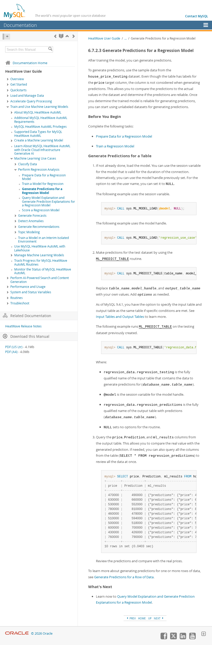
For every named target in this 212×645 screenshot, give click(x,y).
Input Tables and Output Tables (120, 316)
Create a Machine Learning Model (38, 140)
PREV (132, 618)
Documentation (20, 25)
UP (150, 618)
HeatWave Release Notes (23, 326)
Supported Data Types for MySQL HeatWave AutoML (38, 134)
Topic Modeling (29, 232)
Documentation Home (30, 63)
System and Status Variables (30, 292)
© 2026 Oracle (41, 633)
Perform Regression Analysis (38, 169)
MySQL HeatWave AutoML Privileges (40, 126)
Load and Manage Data (27, 95)
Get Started (18, 84)
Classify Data (27, 164)
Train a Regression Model (115, 146)
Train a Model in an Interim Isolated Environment (43, 240)
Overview (17, 79)
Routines (16, 298)
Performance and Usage (28, 286)
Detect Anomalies (31, 221)
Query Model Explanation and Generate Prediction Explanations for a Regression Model (48, 202)
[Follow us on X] (173, 638)
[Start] (61, 36)
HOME (142, 618)
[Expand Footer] (203, 634)
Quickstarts (18, 90)
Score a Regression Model (40, 210)
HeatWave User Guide (104, 38)
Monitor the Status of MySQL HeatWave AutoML (42, 271)
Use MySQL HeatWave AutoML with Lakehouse (39, 248)
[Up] (67, 36)
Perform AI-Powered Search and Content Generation (39, 280)
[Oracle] (17, 633)
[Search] (50, 49)
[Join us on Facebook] (164, 638)
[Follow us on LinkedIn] (183, 638)
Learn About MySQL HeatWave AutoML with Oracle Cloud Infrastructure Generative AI (42, 150)
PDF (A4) (11, 352)
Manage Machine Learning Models (39, 255)
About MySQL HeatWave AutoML (37, 112)
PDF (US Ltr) (13, 347)
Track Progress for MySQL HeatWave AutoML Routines (40, 262)
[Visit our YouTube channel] (192, 638)
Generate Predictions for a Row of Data (124, 577)
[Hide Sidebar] (6, 37)
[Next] (73, 36)
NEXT (157, 618)
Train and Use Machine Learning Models (39, 106)
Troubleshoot (19, 303)
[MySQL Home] (14, 11)
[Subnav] (8, 79)
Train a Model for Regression (42, 184)
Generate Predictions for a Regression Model (42, 191)
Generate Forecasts (32, 215)
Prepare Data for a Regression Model (44, 177)
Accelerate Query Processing (31, 101)
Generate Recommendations (38, 226)
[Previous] (55, 36)
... (125, 38)
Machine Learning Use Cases (35, 158)
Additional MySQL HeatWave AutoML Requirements (40, 120)
